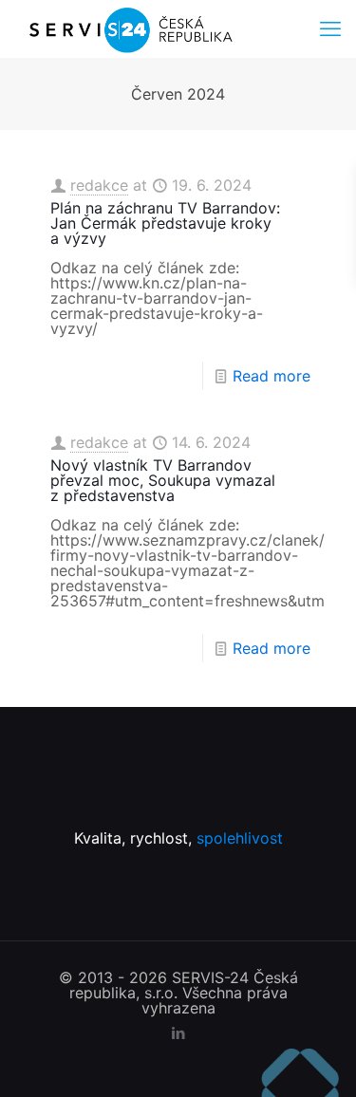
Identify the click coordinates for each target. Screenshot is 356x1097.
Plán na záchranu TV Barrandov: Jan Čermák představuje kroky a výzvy (165, 223)
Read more (271, 375)
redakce (99, 185)
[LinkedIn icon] (178, 1033)
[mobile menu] (330, 28)
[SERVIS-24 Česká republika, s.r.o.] (129, 28)
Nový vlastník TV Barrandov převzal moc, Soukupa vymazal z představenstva (162, 480)
